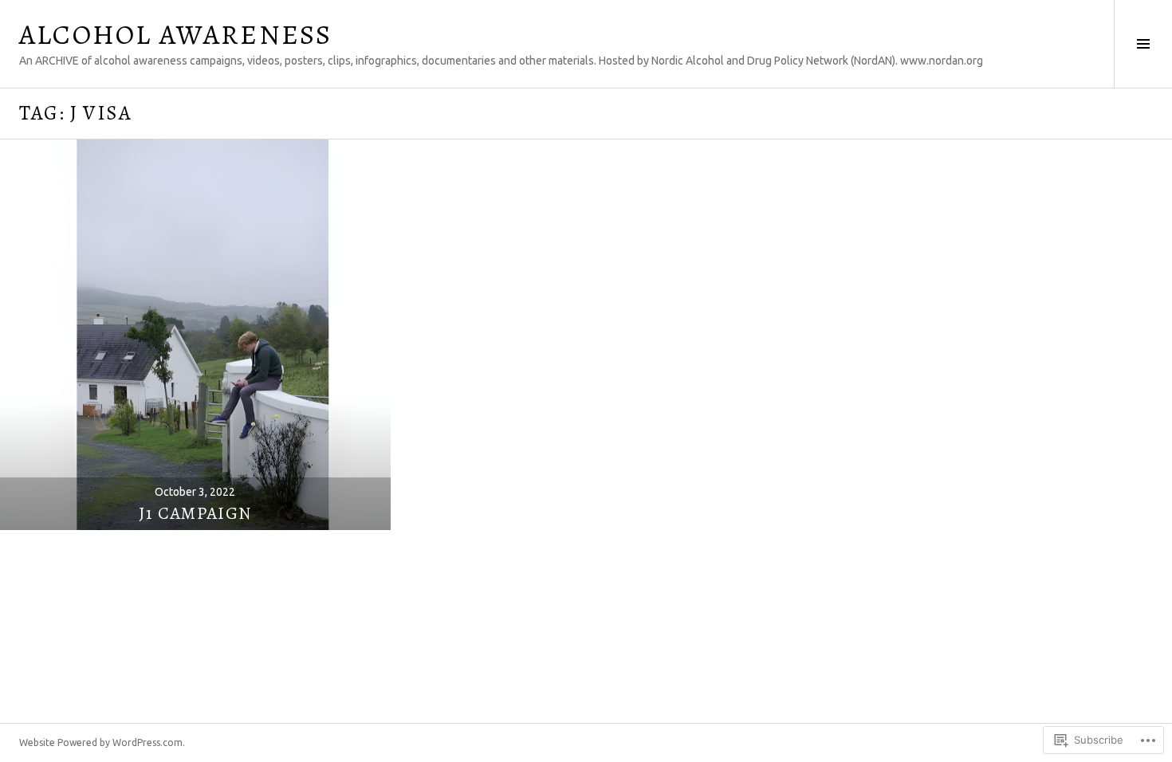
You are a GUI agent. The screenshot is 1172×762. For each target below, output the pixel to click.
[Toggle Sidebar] (1143, 44)
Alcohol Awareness (175, 34)
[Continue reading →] (195, 334)
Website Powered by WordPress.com (101, 742)
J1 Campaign (195, 513)
